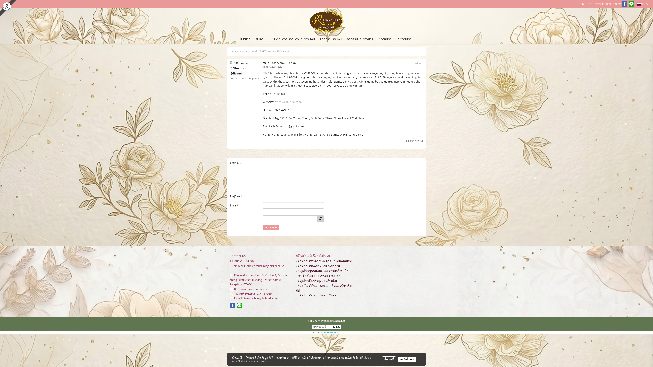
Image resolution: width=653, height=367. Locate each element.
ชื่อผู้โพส (236, 196)
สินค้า (260, 39)
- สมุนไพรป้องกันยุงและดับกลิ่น (316, 281)
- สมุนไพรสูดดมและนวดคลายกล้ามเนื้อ (322, 271)
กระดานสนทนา (239, 51)
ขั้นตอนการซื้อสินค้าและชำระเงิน (293, 39)
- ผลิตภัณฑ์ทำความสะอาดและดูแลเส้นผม (324, 261)
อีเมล (234, 205)
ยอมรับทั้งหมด (407, 359)
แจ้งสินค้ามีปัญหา (261, 51)
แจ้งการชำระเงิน (331, 39)
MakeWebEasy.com (331, 332)
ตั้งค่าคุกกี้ (389, 359)
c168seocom (283, 51)
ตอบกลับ (272, 227)
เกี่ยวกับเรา (404, 39)
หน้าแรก (245, 39)
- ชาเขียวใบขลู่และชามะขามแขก (318, 276)
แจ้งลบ (419, 63)
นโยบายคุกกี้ (260, 361)
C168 (266, 73)
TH (643, 4)
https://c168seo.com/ (288, 102)
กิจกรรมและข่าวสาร (360, 39)
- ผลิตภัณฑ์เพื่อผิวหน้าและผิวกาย (318, 266)
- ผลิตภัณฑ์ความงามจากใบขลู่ (316, 295)
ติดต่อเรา (384, 39)
